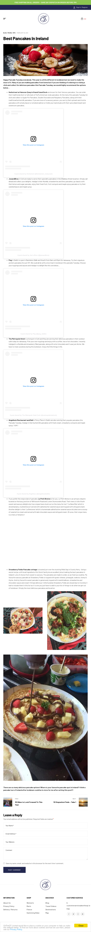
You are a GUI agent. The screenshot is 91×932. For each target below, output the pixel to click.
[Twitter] (73, 914)
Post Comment (14, 870)
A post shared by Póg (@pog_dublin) (33, 334)
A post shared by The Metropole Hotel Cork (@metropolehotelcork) (33, 415)
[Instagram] (78, 914)
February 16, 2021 (22, 33)
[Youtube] (82, 914)
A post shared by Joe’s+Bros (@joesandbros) (33, 255)
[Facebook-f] (69, 914)
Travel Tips (11, 33)
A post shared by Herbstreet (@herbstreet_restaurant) (33, 174)
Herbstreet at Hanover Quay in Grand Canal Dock (28, 92)
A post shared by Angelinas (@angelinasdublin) (33, 494)
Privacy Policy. (16, 929)
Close (81, 925)
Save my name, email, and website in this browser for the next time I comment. (35, 863)
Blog (5, 33)
